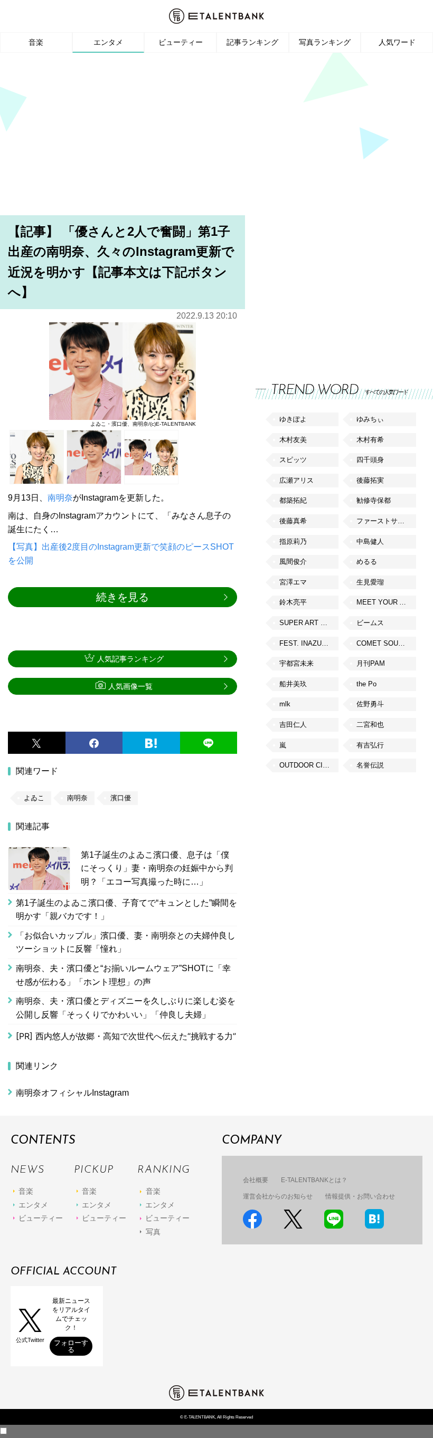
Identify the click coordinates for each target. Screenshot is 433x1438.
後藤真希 (293, 521)
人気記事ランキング (130, 659)
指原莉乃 (293, 541)
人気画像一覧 (130, 686)
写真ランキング (325, 42)
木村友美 (293, 440)
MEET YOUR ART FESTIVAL (386, 602)
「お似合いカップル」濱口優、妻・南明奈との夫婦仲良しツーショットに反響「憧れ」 (126, 942)
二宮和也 (370, 724)
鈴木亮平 (293, 602)
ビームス (370, 623)
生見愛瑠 (370, 582)
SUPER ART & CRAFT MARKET (308, 623)
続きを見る (122, 597)
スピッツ (293, 460)
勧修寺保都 (373, 500)
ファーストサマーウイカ (386, 521)
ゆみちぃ (370, 419)
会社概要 (255, 1180)
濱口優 (120, 798)
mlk (284, 704)
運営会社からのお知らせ (278, 1196)
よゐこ (34, 798)
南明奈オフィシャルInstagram (72, 1092)
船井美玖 (293, 684)
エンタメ (108, 42)
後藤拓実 (370, 480)
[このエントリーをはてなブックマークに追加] (151, 743)
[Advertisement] (216, 137)
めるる (366, 561)
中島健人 (370, 541)
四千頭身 (370, 460)
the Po (366, 684)
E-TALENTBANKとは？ (314, 1180)
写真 (153, 1232)
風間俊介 (293, 561)
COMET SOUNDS (384, 643)
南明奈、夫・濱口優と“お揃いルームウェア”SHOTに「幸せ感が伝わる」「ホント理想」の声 (123, 975)
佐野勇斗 (370, 704)
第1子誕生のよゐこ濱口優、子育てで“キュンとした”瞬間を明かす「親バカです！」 (126, 909)
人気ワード (397, 42)
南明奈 (60, 497)
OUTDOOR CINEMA (308, 765)
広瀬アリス (296, 480)
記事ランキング (252, 42)
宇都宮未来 (296, 663)
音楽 (36, 42)
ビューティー (180, 42)
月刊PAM (370, 663)
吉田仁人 (293, 724)
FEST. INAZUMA (305, 643)
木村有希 (370, 440)
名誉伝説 (370, 765)
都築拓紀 (293, 500)
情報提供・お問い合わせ (360, 1196)
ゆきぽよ (293, 419)
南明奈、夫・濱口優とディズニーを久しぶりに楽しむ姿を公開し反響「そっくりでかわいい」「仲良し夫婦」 (126, 1007)
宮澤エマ (293, 582)
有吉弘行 (370, 745)
